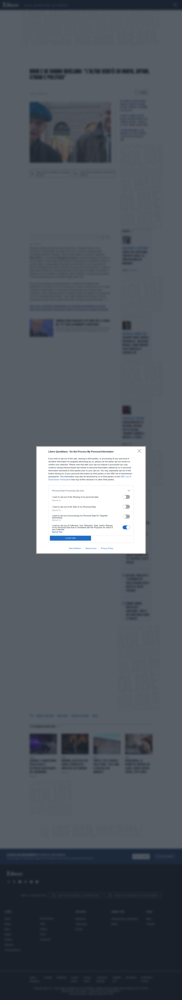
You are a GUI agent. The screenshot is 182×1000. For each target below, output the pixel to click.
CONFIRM (70, 538)
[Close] (140, 452)
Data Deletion (75, 548)
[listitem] (91, 490)
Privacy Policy (107, 548)
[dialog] (91, 500)
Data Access (91, 548)
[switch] (126, 497)
